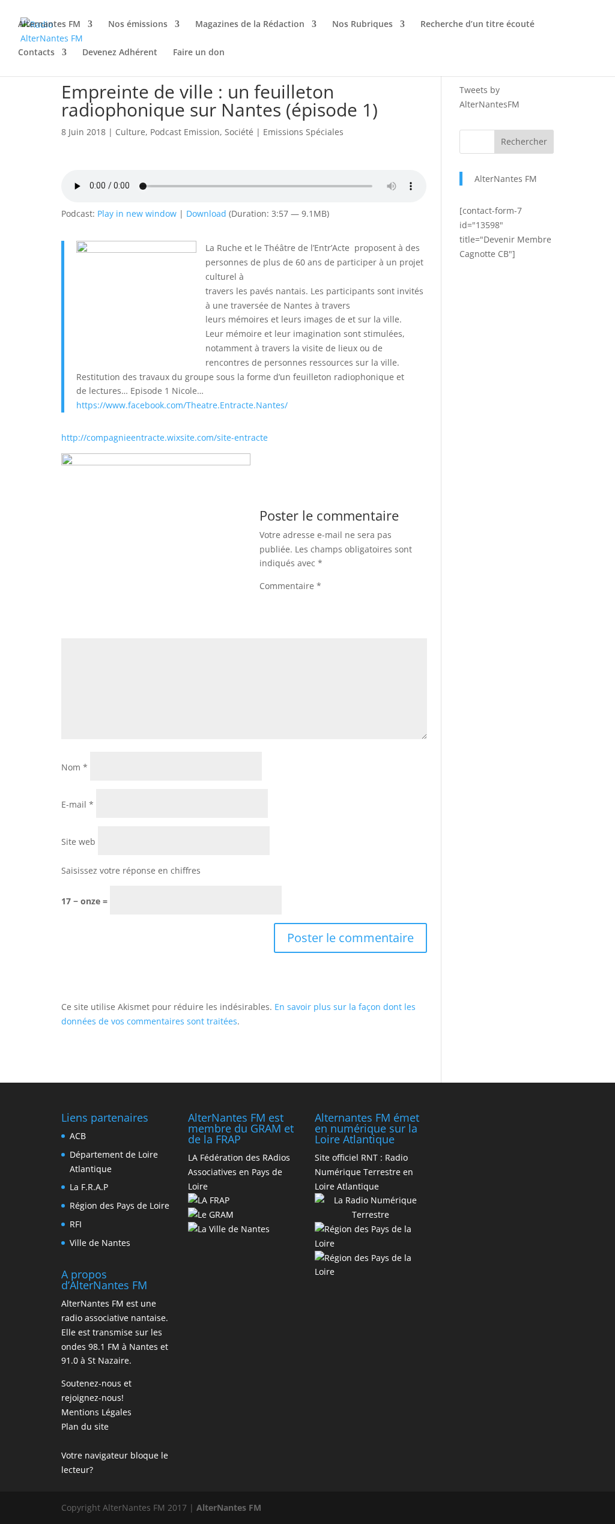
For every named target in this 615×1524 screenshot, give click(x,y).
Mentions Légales (96, 1412)
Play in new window (137, 213)
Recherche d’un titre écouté (477, 24)
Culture (130, 132)
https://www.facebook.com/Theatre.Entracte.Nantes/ (182, 405)
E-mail (77, 804)
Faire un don (199, 53)
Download (206, 213)
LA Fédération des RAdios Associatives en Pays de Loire (239, 1172)
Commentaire (290, 585)
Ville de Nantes (100, 1242)
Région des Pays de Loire (119, 1205)
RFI (76, 1224)
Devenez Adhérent (119, 53)
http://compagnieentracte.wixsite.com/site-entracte (164, 437)
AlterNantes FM (505, 178)
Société (239, 132)
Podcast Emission (185, 132)
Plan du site (85, 1426)
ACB (78, 1135)
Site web (78, 841)
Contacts (36, 53)
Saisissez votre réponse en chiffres (131, 870)
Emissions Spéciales (303, 132)
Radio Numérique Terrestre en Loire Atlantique (364, 1172)
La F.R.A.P (89, 1187)
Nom (74, 767)
